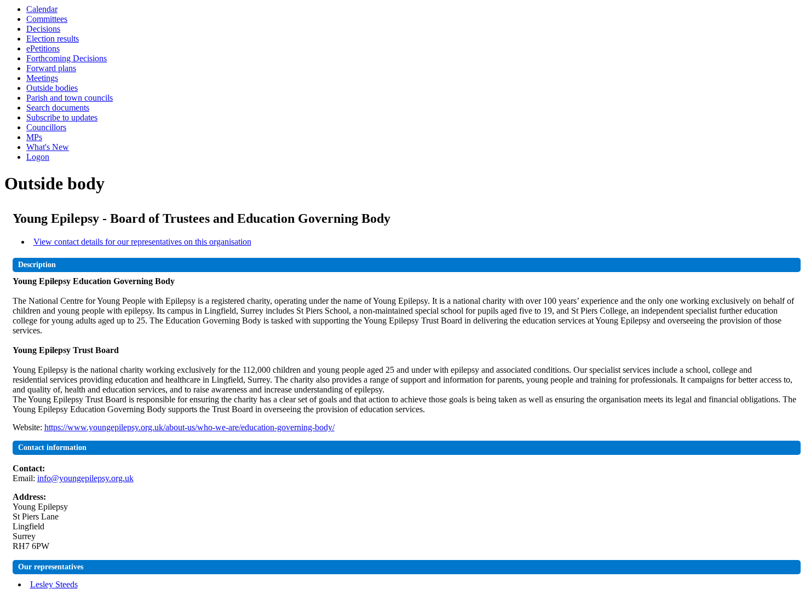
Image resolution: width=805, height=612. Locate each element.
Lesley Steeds (54, 584)
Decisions (43, 28)
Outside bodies (52, 88)
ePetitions (43, 48)
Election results (52, 38)
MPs (34, 137)
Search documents (57, 107)
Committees (46, 19)
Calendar (42, 9)
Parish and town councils (69, 97)
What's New (47, 147)
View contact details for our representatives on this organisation (142, 241)
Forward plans (51, 68)
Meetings (42, 78)
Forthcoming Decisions (66, 58)
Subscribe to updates (61, 117)
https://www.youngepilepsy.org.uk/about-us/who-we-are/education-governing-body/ (189, 427)
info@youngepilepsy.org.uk (85, 478)
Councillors (46, 127)
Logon (37, 156)
